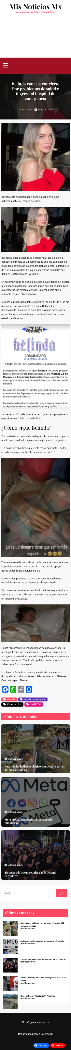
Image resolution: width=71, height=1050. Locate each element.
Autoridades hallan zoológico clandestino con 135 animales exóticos (35, 768)
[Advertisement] (35, 38)
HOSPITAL (35, 704)
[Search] (61, 893)
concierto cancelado (35, 699)
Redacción (26, 109)
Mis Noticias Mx (35, 6)
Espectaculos (14, 704)
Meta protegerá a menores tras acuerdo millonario (29, 821)
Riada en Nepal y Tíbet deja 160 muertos (38, 996)
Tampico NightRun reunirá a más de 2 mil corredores (30, 874)
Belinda (11, 699)
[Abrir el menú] (5, 66)
